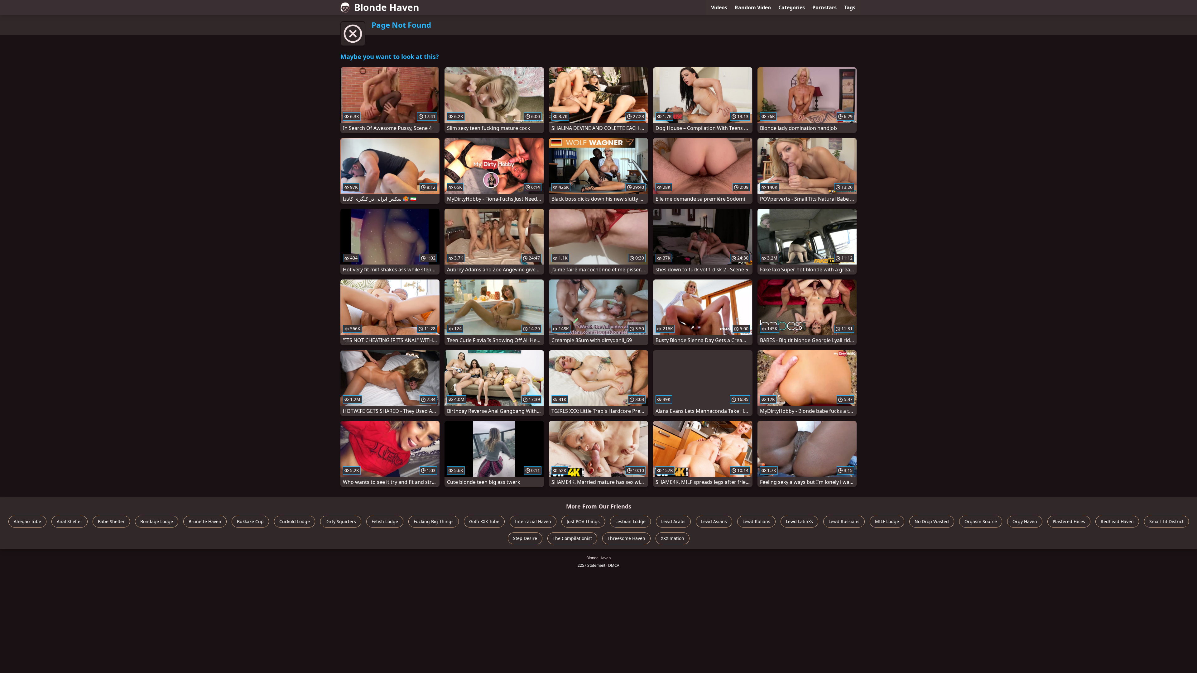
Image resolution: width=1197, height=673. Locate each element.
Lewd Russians (844, 521)
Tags (849, 7)
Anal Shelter (69, 521)
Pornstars (824, 7)
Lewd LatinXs (799, 521)
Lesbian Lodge (630, 521)
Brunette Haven (205, 521)
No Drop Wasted (932, 521)
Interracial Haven (533, 521)
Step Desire (525, 538)
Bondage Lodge (156, 521)
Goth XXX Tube (484, 521)
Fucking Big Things (434, 521)
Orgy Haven (1024, 521)
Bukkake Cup (250, 521)
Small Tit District (1166, 521)
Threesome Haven (626, 538)
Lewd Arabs (673, 521)
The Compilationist (572, 538)
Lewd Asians (714, 521)
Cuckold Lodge (294, 521)
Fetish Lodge (385, 521)
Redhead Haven (1117, 521)
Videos (719, 7)
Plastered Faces (1069, 521)
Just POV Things (583, 521)
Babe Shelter (111, 521)
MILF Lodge (887, 521)
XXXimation (672, 538)
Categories (791, 7)
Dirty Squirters (340, 521)
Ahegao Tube (27, 521)
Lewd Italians (756, 521)
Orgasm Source (980, 521)
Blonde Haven (386, 7)
